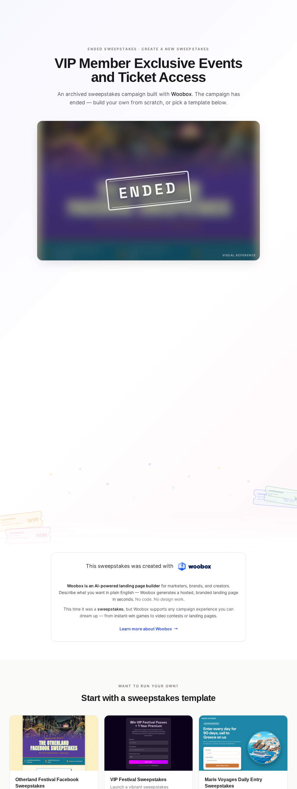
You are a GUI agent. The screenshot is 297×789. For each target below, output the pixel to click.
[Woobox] (194, 566)
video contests (169, 615)
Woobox (181, 94)
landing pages (202, 615)
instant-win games (131, 615)
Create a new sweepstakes (175, 49)
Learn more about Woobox (145, 628)
